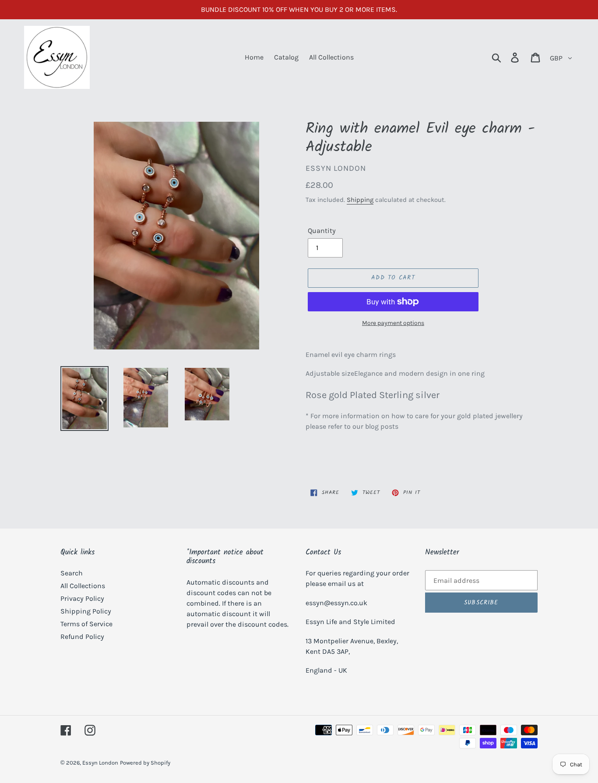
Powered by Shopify (145, 762)
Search (71, 573)
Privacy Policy (82, 598)
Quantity (322, 230)
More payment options (393, 323)
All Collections (82, 586)
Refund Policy (82, 636)
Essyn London (100, 762)
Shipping (360, 200)
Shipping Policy (85, 611)
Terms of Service (86, 624)
